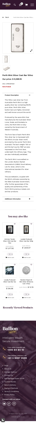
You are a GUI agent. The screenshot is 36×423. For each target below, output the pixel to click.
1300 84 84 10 (16, 350)
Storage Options (10, 372)
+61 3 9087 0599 (17, 358)
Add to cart (10, 257)
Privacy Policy (9, 395)
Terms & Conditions (11, 391)
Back (7, 17)
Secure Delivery (10, 385)
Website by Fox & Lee (18, 416)
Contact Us (8, 375)
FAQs (6, 365)
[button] (15, 224)
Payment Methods (11, 388)
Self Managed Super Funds (14, 378)
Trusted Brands (10, 382)
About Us (7, 369)
